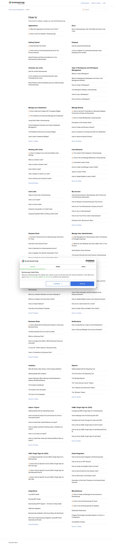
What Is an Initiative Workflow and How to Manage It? (44, 294)
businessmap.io (85, 3)
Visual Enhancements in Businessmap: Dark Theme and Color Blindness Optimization (89, 196)
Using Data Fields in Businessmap (38, 120)
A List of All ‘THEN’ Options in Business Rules (42, 348)
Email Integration (78, 453)
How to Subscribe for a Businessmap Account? (42, 248)
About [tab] (83, 266)
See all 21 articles (33, 399)
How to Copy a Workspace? (80, 94)
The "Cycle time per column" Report (82, 383)
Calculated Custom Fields (81, 162)
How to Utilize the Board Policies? (82, 136)
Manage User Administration (82, 233)
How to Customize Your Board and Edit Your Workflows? (89, 132)
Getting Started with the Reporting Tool (83, 369)
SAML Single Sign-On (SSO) (82, 407)
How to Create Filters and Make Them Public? (86, 308)
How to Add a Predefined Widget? (38, 136)
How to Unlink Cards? (35, 204)
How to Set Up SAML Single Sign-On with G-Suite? (87, 425)
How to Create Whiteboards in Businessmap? (87, 118)
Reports (75, 365)
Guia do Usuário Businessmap (37, 71)
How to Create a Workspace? (80, 85)
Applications (33, 25)
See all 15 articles (77, 225)
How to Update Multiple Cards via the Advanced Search (88, 299)
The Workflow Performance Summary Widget (42, 132)
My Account (76, 191)
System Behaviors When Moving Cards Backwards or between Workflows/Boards (44, 379)
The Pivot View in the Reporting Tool (83, 374)
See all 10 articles (33, 445)
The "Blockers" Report (78, 392)
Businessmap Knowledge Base (16, 9)
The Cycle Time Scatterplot (36, 394)
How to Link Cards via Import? (37, 434)
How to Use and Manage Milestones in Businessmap (89, 158)
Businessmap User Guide (38, 46)
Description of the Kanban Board (81, 122)
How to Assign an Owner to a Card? (39, 174)
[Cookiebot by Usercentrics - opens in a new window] (86, 261)
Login (104, 3)
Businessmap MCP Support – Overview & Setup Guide (44, 504)
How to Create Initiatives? (36, 304)
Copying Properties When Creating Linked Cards (43, 214)
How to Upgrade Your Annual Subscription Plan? (43, 258)
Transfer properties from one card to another (41, 332)
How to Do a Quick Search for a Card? (83, 304)
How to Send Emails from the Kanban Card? (85, 471)
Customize (57, 283)
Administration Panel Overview (81, 250)
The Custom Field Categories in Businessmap (87, 153)
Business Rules (34, 321)
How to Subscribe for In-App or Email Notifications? (87, 325)
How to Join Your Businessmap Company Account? (87, 206)
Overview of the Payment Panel (37, 244)
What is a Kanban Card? (35, 160)
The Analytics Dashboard (36, 385)
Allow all (82, 283)
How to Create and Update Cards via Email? (85, 466)
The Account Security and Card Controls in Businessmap (89, 255)
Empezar (75, 42)
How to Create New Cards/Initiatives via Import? (42, 422)
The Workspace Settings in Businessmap (84, 90)
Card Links (32, 191)
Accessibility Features (78, 522)
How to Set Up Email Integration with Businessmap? (87, 457)
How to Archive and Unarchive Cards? (40, 178)
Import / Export (33, 407)
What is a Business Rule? (36, 336)
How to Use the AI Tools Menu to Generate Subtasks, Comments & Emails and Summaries (89, 112)
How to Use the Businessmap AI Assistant (86, 506)
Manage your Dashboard (37, 108)
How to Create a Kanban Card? (37, 164)
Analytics (31, 365)
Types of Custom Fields (79, 172)
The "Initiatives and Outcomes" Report (83, 388)
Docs (73, 25)
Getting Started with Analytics (37, 374)
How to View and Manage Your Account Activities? (87, 330)
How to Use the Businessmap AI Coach (85, 501)
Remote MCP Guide (34, 499)
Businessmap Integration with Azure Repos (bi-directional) (45, 513)
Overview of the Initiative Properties (39, 308)
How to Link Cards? (34, 200)
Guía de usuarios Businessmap (81, 46)
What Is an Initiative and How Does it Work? (41, 299)
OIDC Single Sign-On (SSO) (38, 453)
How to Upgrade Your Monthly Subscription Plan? (43, 253)
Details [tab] (58, 266)
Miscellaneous (77, 491)
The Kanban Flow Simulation (37, 390)
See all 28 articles (33, 183)
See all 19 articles (77, 141)
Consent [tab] (32, 266)
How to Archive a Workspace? (81, 99)
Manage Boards (77, 108)
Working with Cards (35, 149)
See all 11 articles (33, 141)
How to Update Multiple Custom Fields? (84, 176)
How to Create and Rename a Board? (83, 127)
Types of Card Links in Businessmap (39, 195)
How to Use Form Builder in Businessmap (43, 34)
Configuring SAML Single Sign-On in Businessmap (87, 411)
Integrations (32, 491)
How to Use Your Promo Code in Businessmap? (86, 216)
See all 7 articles (76, 397)
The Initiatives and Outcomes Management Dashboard (46, 116)
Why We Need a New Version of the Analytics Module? (44, 369)
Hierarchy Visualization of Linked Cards (40, 209)
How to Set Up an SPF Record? (81, 462)
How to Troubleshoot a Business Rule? (40, 352)
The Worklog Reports (78, 378)
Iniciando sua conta (35, 68)
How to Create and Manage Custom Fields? (85, 167)
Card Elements (77, 149)
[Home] (17, 4)
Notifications (76, 321)
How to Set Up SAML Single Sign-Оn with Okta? (86, 436)
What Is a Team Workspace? (80, 74)
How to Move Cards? (34, 169)
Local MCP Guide (33, 494)
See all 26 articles (33, 524)
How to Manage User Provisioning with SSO (85, 415)
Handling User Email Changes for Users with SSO (87, 420)
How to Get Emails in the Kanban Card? (84, 476)
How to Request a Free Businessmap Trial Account (87, 202)
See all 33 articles (33, 357)
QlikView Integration (34, 508)
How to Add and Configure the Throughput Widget (45, 111)
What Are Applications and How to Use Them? (44, 29)
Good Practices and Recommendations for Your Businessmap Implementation (42, 58)
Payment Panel (33, 233)
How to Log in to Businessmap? (81, 211)
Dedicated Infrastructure (79, 510)
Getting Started (33, 42)
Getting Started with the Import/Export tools (41, 411)
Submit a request (96, 3)
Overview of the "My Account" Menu (82, 220)
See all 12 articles (77, 181)
